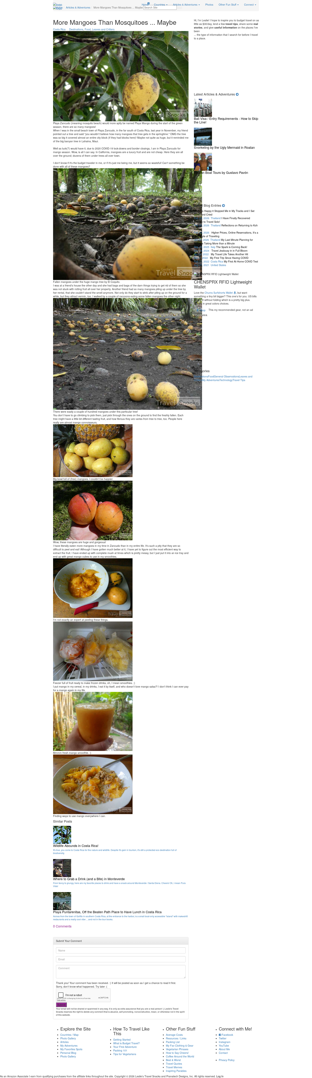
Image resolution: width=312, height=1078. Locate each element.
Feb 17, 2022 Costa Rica (221, 259)
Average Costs (174, 1034)
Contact (223, 1053)
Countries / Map (69, 1034)
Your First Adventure (125, 1047)
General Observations (226, 376)
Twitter (222, 1038)
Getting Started (122, 1039)
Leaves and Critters (103, 29)
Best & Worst (173, 1060)
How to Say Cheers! (177, 1053)
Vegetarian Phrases (177, 1049)
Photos (209, 4)
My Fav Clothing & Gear (179, 1045)
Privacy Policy (227, 1060)
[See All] (223, 205)
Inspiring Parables (176, 1071)
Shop (202, 310)
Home (145, 4)
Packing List (173, 1042)
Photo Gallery (68, 1038)
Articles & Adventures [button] (185, 4)
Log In (220, 1076)
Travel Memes (174, 1067)
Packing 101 (120, 1050)
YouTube (224, 1045)
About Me (224, 1049)
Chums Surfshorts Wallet (219, 292)
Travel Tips (239, 380)
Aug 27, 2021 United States (226, 263)
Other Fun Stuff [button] (228, 4)
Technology (226, 380)
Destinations (76, 29)
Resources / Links (176, 1038)
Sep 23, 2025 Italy (223, 243)
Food (88, 29)
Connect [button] (249, 4)
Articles (64, 1042)
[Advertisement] (226, 65)
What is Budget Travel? (126, 1043)
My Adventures (210, 380)
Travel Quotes (174, 1063)
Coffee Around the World (180, 1056)
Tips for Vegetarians (124, 1054)
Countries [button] (160, 4)
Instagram (224, 1042)
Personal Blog (68, 1053)
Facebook (227, 1034)
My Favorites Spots (71, 1049)
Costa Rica (59, 29)
